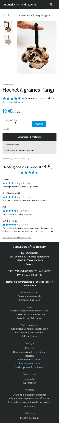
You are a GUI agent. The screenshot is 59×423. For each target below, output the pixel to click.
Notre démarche (29, 325)
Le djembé (29, 378)
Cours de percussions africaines (29, 394)
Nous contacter (29, 292)
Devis (29, 306)
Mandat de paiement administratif (29, 310)
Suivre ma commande (29, 296)
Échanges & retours (29, 299)
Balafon (29, 355)
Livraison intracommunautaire (29, 314)
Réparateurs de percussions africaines (29, 398)
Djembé (29, 348)
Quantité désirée (12, 119)
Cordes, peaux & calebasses (29, 367)
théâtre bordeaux (29, 417)
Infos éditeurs (29, 336)
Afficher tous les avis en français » (17, 237)
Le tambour (29, 382)
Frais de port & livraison (29, 318)
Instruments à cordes (29, 359)
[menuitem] (8, 27)
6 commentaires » (13, 102)
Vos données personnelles (29, 332)
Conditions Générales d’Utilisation (29, 328)
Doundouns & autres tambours (29, 352)
